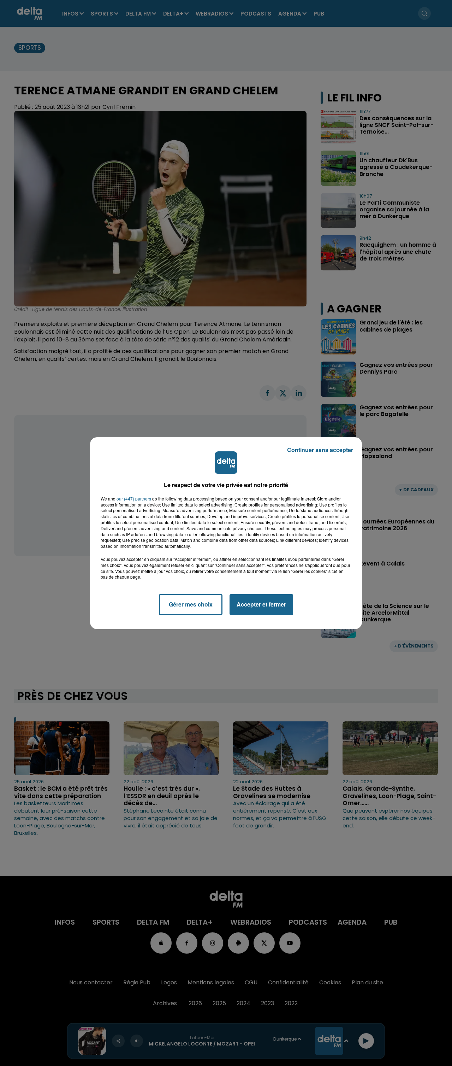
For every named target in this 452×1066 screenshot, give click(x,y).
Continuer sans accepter (320, 450)
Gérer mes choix (191, 604)
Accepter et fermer (261, 604)
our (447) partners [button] (134, 499)
